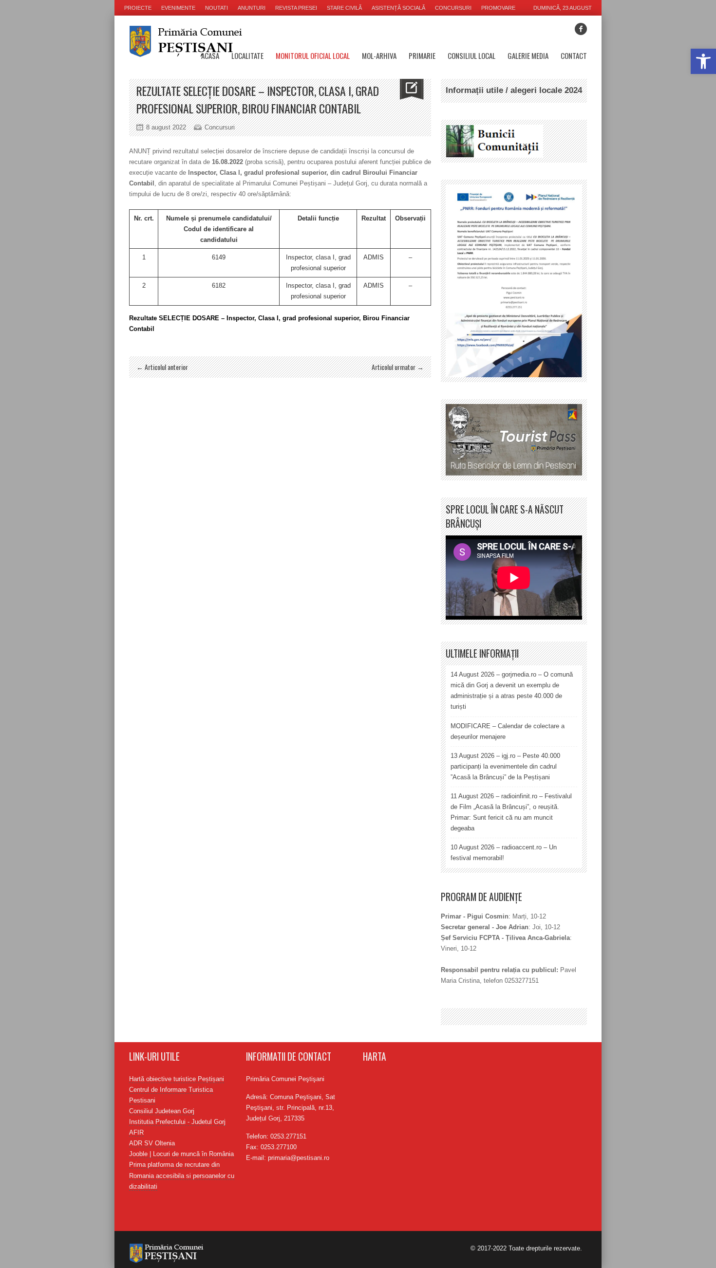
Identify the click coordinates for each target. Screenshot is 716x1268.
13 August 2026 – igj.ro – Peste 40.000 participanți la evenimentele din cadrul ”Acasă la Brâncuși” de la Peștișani (505, 766)
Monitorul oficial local (313, 55)
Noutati (216, 8)
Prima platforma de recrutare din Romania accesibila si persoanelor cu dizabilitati (181, 1175)
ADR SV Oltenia (152, 1143)
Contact (574, 55)
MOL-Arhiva (379, 55)
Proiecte (137, 8)
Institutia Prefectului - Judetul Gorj (177, 1121)
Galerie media (528, 55)
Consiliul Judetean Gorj (161, 1111)
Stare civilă (344, 8)
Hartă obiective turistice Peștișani (176, 1079)
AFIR (136, 1132)
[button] (703, 61)
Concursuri (453, 8)
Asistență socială (398, 8)
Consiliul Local (471, 55)
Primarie (422, 55)
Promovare (498, 8)
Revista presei (296, 8)
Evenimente (178, 8)
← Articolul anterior (162, 367)
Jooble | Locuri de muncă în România (181, 1154)
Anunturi (251, 8)
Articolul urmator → (398, 367)
